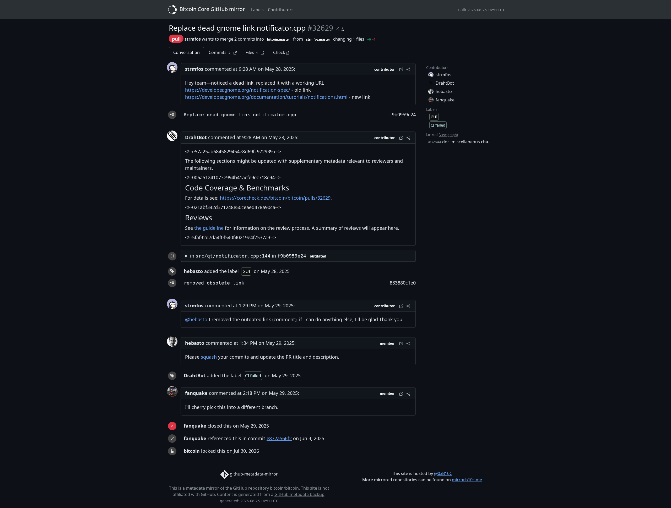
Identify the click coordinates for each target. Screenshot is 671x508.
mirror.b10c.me (467, 480)
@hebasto (196, 319)
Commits (219, 52)
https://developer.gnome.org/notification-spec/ (237, 90)
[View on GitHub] (338, 28)
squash (209, 357)
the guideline (209, 228)
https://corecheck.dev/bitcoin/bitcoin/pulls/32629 (275, 198)
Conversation (186, 52)
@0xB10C (443, 473)
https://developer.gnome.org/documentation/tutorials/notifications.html (266, 97)
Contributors (281, 10)
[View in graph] (343, 28)
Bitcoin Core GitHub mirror (211, 9)
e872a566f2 (279, 438)
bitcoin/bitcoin (284, 488)
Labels (257, 10)
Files (252, 52)
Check (279, 52)
